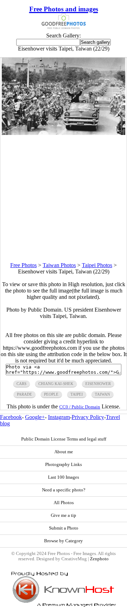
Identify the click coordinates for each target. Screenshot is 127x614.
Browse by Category (63, 540)
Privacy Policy (88, 417)
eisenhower (98, 384)
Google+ (35, 417)
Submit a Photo (63, 528)
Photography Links (63, 464)
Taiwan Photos (59, 265)
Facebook (11, 417)
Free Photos (23, 265)
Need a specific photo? (63, 490)
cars (21, 384)
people (51, 394)
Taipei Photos (97, 265)
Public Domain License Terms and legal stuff (63, 439)
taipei (77, 394)
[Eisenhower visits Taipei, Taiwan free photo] (64, 133)
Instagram (59, 417)
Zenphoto (99, 558)
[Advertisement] (63, 198)
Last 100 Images (63, 477)
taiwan (102, 394)
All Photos (64, 502)
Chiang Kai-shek (55, 384)
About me (63, 451)
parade (24, 394)
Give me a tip (63, 515)
